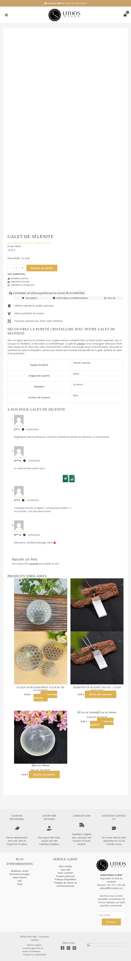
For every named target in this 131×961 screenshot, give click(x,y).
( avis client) (14, 246)
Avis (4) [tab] (111, 297)
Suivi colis (65, 869)
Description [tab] (31, 297)
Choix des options (45, 696)
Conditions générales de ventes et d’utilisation (32, 950)
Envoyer (111, 921)
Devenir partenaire (65, 876)
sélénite (81, 343)
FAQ (20, 880)
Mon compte (65, 866)
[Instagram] (68, 948)
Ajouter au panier (42, 267)
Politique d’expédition (65, 879)
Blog (19, 883)
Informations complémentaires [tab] (72, 297)
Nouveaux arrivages (19, 874)
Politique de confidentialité (34, 954)
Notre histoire (20, 877)
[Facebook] (63, 948)
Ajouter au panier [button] (44, 774)
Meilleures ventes (20, 870)
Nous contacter (65, 872)
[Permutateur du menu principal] (6, 15)
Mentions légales (34, 945)
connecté (33, 563)
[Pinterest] (74, 948)
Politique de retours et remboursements (65, 884)
